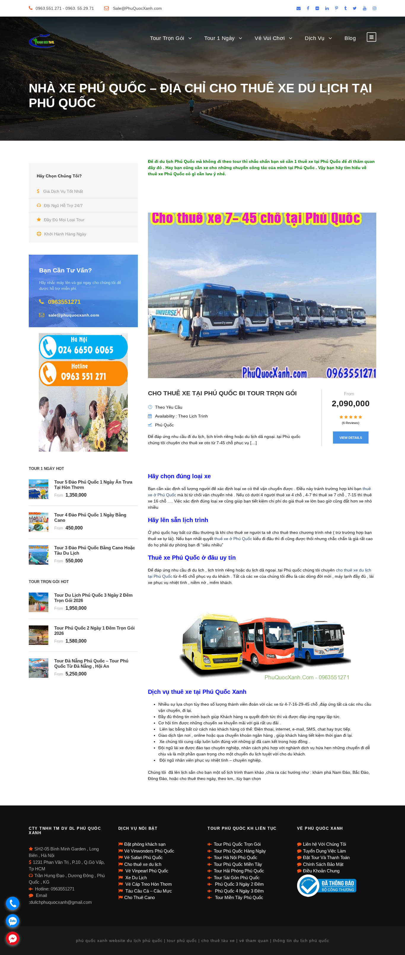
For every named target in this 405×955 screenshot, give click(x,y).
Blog (350, 38)
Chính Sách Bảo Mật (323, 864)
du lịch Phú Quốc (177, 161)
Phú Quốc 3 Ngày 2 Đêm (239, 884)
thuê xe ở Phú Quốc (232, 538)
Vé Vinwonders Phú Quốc (149, 850)
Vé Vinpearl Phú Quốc (146, 870)
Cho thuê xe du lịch (142, 864)
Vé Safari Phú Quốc (143, 857)
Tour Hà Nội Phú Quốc (235, 857)
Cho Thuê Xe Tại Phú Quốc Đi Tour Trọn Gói (222, 393)
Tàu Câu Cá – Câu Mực (148, 890)
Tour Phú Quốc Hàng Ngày (240, 850)
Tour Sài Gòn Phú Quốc (237, 877)
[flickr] (317, 8)
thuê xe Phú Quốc (166, 173)
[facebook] (308, 8)
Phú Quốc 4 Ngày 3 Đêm (239, 890)
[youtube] (364, 8)
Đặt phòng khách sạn (144, 844)
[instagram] (374, 8)
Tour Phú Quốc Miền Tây (238, 864)
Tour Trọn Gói (167, 38)
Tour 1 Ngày (219, 38)
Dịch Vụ (315, 38)
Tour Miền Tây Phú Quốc (238, 897)
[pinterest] (336, 8)
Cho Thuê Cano (139, 897)
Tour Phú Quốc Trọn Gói (237, 844)
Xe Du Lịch (135, 877)
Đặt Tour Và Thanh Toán (326, 857)
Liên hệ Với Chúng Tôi (324, 844)
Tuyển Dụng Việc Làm (324, 850)
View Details (350, 437)
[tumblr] (345, 8)
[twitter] (355, 8)
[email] (298, 8)
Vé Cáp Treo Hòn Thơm (148, 884)
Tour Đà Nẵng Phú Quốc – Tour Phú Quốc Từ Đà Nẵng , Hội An (91, 663)
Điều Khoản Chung (321, 870)
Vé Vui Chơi (270, 38)
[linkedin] (327, 8)
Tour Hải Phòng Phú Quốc (239, 870)
